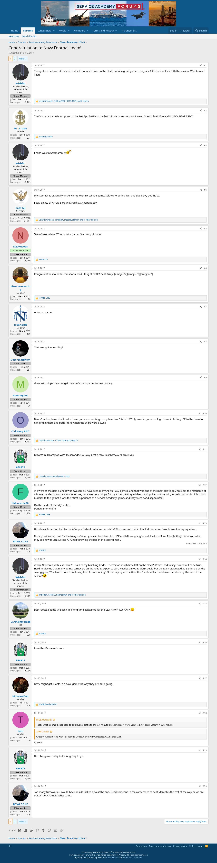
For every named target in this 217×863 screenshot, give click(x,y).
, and (58, 440)
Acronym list (129, 30)
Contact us (141, 846)
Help (191, 846)
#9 (205, 377)
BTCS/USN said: (44, 719)
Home (14, 30)
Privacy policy (180, 846)
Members (79, 30)
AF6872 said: (42, 731)
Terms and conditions (160, 846)
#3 (205, 145)
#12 (205, 485)
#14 (205, 559)
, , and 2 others (64, 101)
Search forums (29, 36)
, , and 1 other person (68, 220)
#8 (205, 341)
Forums (28, 30)
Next (21, 58)
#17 (205, 678)
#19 (205, 750)
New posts (13, 36)
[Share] (201, 66)
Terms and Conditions (132, 857)
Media (62, 30)
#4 (205, 189)
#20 (205, 786)
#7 (205, 306)
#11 (205, 449)
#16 (205, 642)
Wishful (15, 52)
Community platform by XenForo (108, 852)
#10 (205, 413)
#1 (205, 65)
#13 (205, 523)
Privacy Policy (112, 857)
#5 (205, 228)
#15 (205, 603)
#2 (205, 110)
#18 (205, 713)
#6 (205, 268)
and (54, 476)
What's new (44, 30)
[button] (54, 30)
